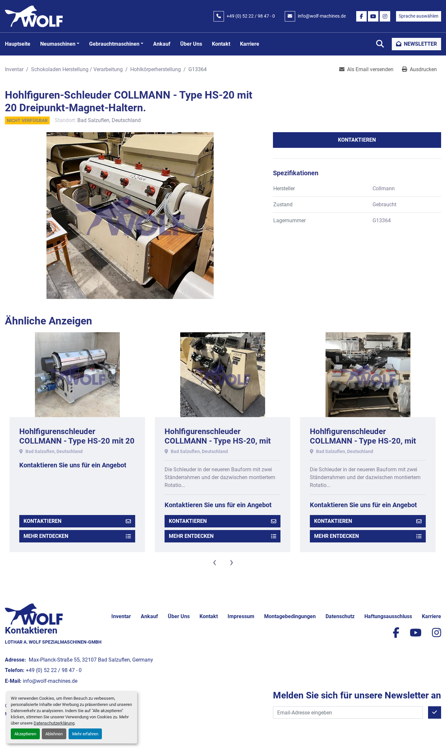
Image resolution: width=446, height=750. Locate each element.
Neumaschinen (57, 44)
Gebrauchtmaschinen (114, 44)
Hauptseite (17, 44)
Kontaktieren (357, 140)
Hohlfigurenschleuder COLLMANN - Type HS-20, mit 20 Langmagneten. (363, 441)
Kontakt (221, 44)
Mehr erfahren (85, 733)
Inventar (121, 616)
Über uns (191, 44)
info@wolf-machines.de (322, 16)
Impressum (241, 616)
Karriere (249, 44)
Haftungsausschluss (388, 616)
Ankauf (161, 44)
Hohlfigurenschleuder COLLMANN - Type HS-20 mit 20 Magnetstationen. (77, 441)
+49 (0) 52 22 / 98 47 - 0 (251, 16)
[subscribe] (434, 712)
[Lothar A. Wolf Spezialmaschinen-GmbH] (34, 614)
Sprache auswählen (418, 16)
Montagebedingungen (290, 616)
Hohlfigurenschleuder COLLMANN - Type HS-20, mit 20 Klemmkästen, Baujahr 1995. (221, 441)
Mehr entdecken (46, 536)
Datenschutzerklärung (54, 723)
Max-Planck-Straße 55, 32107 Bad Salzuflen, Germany (90, 660)
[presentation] (214, 562)
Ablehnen (54, 733)
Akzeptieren (25, 733)
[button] (59, 44)
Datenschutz (340, 616)
